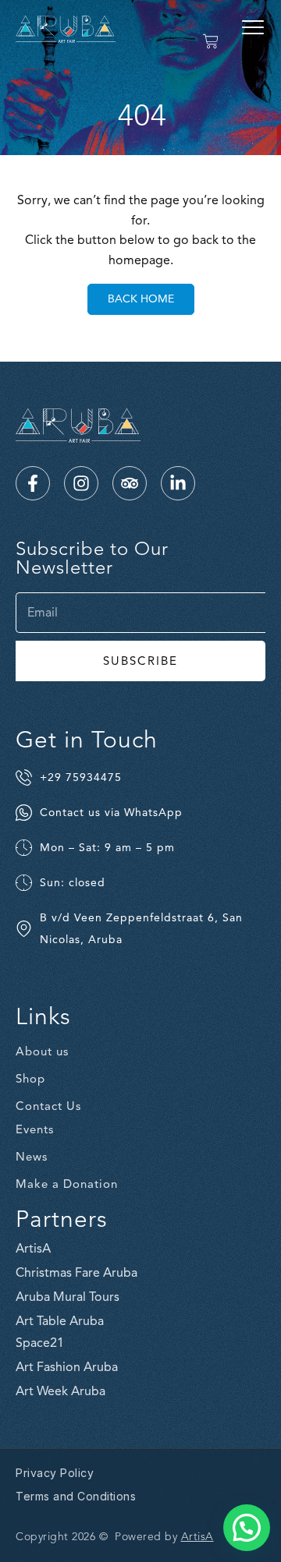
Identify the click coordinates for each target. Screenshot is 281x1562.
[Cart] (211, 41)
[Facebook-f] (33, 483)
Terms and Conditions (76, 1496)
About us (42, 1051)
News (32, 1157)
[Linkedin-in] (178, 483)
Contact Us (48, 1106)
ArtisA (197, 1536)
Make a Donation (67, 1184)
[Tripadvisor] (129, 483)
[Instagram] (81, 483)
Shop (30, 1079)
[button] (252, 27)
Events (35, 1129)
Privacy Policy (55, 1472)
